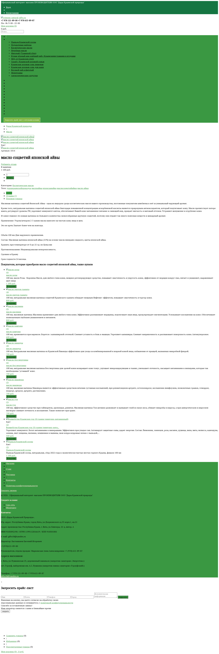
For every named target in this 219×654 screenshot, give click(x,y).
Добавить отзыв (8, 164)
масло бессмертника (16, 365)
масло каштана (13, 331)
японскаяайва (49, 188)
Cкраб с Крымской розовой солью (27, 61)
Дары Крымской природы (19, 126)
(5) (7, 402)
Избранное (11, 641)
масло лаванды (13, 348)
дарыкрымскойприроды (19, 188)
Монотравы (16, 72)
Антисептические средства (24, 75)
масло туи (11, 405)
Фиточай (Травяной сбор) (23, 53)
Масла (9, 131)
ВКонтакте (11, 507)
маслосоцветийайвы (67, 188)
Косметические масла (21, 47)
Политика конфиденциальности (22, 485)
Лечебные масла (19, 50)
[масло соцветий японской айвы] (17, 136)
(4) (7, 292)
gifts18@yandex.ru (10, 576)
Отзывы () (11, 195)
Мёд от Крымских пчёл (22, 58)
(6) (7, 272)
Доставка (10, 474)
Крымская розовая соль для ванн (27, 67)
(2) (7, 424)
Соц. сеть (10, 504)
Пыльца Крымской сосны (23, 42)
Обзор (9, 193)
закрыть (5, 611)
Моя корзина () (9, 26)
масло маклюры (14, 385)
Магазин (10, 463)
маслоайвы (37, 188)
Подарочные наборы (21, 45)
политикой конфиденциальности (56, 602)
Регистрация (12, 12)
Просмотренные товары (18, 646)
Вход (8, 7)
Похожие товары (14, 198)
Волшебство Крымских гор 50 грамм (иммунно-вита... (32, 427)
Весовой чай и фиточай (22, 70)
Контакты (10, 480)
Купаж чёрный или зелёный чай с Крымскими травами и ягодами (43, 56)
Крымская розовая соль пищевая (27, 64)
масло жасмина (13, 311)
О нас (8, 469)
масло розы (11, 275)
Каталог (10, 39)
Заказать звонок (9, 490)
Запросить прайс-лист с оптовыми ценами (22, 120)
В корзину (11, 286)
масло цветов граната (16, 294)
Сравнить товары (14, 635)
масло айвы (83, 188)
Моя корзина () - (12, 651)
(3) (7, 309)
